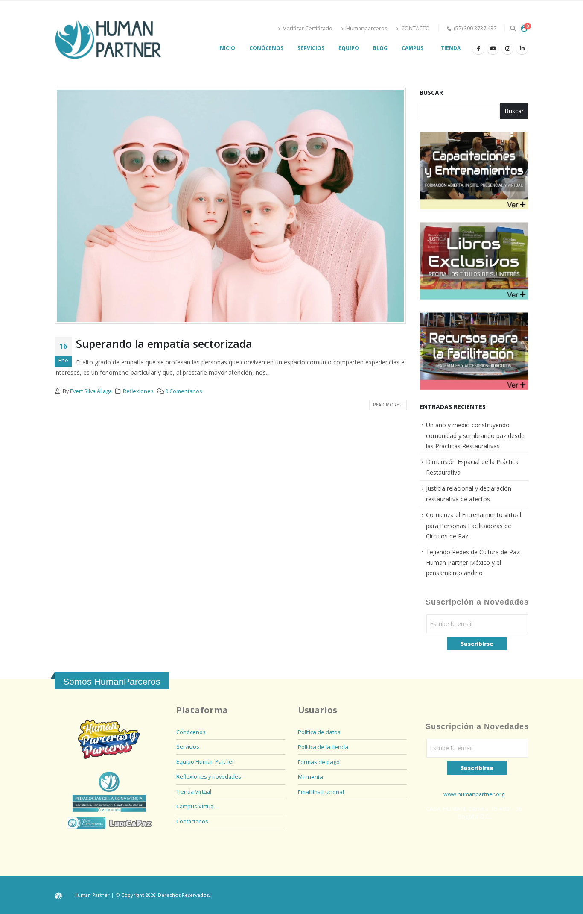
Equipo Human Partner (205, 761)
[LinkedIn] (522, 48)
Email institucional (321, 792)
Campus (412, 48)
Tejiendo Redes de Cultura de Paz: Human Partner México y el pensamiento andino (473, 562)
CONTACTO (415, 28)
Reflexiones (138, 391)
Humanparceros (367, 28)
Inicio (226, 48)
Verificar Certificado (307, 28)
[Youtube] (493, 48)
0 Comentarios (183, 391)
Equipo (348, 48)
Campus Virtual (195, 806)
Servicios (310, 48)
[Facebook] (478, 48)
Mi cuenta (310, 777)
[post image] (231, 206)
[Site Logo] (108, 40)
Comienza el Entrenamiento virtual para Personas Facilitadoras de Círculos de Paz (473, 525)
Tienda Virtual (193, 791)
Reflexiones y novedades (208, 776)
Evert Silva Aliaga (91, 391)
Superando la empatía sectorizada (164, 343)
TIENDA (451, 48)
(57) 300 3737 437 (475, 28)
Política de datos (319, 732)
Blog (380, 48)
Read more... (388, 405)
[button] (512, 29)
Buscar (431, 92)
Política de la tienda (323, 747)
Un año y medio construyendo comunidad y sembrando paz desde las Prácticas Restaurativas (475, 435)
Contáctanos (192, 821)
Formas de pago (319, 762)
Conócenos (266, 48)
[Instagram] (507, 48)
